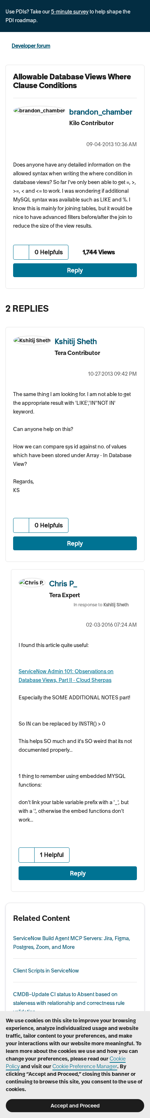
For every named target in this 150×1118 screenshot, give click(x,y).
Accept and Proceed (75, 1105)
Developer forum (31, 46)
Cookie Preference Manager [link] (84, 1066)
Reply (75, 270)
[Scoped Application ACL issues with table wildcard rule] (137, 307)
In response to (101, 604)
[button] (21, 252)
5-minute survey (69, 11)
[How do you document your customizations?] (122, 307)
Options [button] (140, 46)
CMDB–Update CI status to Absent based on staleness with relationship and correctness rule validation (69, 1003)
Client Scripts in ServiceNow (46, 970)
